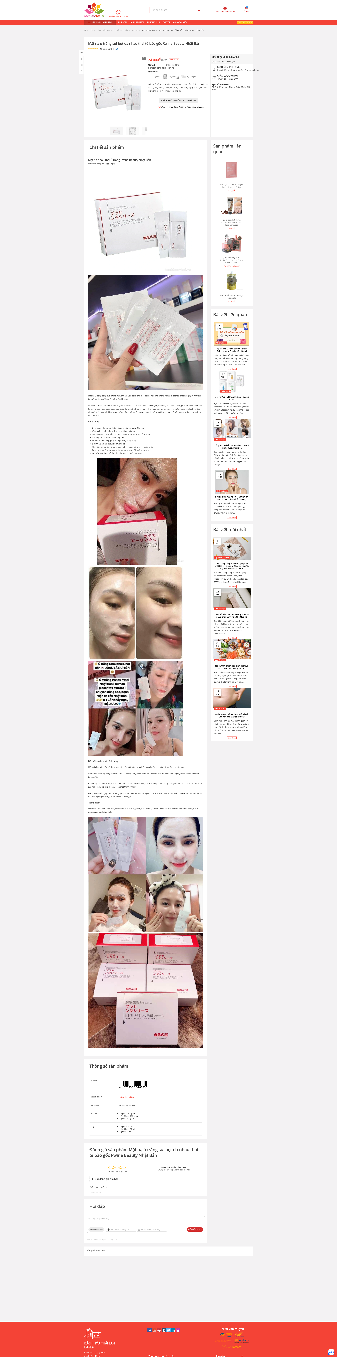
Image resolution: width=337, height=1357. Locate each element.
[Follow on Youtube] (154, 1331)
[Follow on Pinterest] (159, 1331)
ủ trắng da (122, 1097)
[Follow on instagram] (178, 1331)
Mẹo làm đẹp (220, 439)
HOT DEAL (122, 22)
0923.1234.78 (122, 16)
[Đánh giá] (81, 71)
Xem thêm (232, 369)
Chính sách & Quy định (94, 1352)
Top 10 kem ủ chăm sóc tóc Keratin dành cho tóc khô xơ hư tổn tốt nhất (231, 349)
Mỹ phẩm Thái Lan (222, 557)
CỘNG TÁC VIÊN (180, 22)
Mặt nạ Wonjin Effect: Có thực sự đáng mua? (232, 398)
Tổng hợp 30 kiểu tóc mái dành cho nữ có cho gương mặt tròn (232, 446)
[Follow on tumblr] (164, 1331)
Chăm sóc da (221, 343)
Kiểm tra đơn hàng (244, 22)
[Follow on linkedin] (173, 1331)
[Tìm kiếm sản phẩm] (199, 10)
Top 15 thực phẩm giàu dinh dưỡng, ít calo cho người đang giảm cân (231, 667)
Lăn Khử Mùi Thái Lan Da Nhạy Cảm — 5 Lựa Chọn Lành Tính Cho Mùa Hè (232, 615)
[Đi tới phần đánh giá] (117, 49)
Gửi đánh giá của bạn (106, 1178)
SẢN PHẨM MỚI (137, 22)
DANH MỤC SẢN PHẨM (101, 22)
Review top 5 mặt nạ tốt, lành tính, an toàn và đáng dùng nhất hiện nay (231, 498)
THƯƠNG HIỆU (153, 22)
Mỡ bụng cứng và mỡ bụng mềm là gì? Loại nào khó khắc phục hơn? (232, 715)
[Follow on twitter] (168, 1331)
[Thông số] (81, 65)
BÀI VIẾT (166, 22)
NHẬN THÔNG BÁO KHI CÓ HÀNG (178, 100)
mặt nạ (131, 1097)
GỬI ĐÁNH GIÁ (195, 1229)
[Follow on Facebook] (149, 1331)
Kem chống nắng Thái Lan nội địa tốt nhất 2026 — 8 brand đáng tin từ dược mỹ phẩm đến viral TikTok (232, 566)
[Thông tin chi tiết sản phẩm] (81, 59)
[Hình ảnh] (81, 53)
